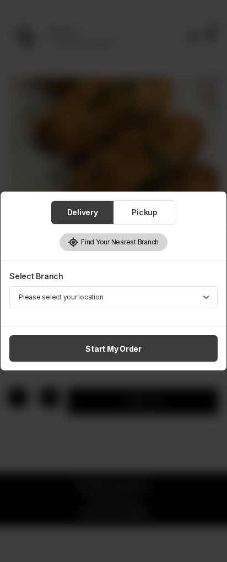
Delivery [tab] (82, 212)
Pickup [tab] (145, 212)
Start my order (113, 348)
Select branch (36, 276)
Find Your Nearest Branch (118, 242)
